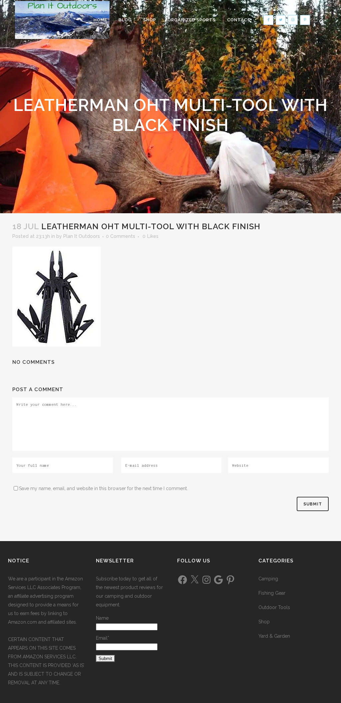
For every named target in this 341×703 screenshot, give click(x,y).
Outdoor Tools (274, 607)
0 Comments (120, 236)
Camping (268, 578)
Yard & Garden (274, 636)
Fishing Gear (271, 593)
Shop (264, 621)
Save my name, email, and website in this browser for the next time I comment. (103, 488)
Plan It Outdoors (81, 236)
